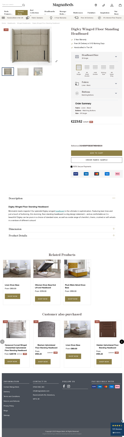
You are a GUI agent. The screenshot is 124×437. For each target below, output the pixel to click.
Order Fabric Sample (97, 160)
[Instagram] (68, 384)
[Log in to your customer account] (112, 5)
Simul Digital (77, 434)
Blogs (6, 411)
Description (16, 198)
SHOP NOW (12, 296)
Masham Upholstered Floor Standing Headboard (46, 346)
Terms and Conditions (12, 396)
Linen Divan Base (12, 285)
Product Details (18, 235)
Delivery (7, 392)
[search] (23, 6)
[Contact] (104, 5)
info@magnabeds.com (41, 391)
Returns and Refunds (12, 401)
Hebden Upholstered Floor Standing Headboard (108, 346)
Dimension (15, 229)
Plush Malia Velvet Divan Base (75, 286)
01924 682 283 (38, 387)
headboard (59, 211)
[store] (96, 5)
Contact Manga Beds (11, 387)
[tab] (62, 198)
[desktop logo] (62, 5)
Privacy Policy (9, 406)
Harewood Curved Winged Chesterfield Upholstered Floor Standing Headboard (16, 348)
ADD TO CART (96, 153)
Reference (75, 146)
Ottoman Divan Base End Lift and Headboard (45, 286)
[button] (56, 61)
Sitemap (7, 415)
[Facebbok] (64, 384)
